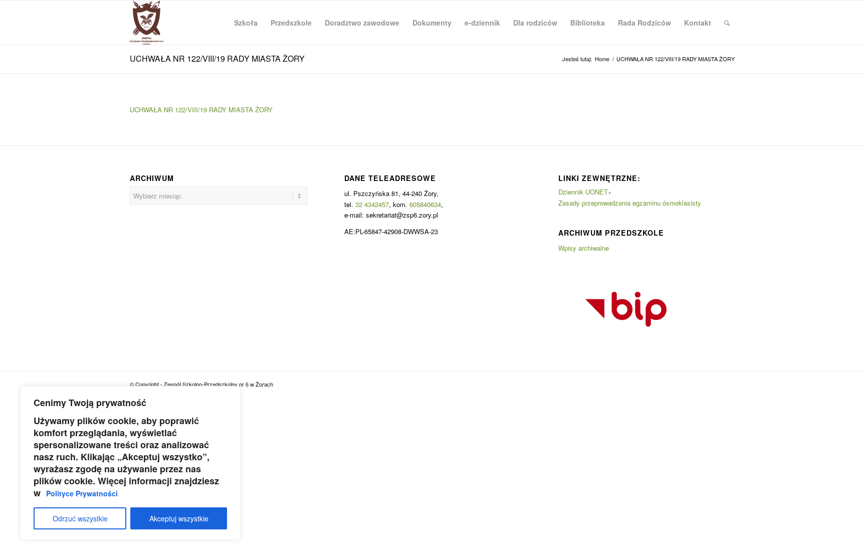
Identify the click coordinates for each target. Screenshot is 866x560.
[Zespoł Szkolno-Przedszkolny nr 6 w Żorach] (146, 23)
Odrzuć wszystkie (80, 518)
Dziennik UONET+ (585, 192)
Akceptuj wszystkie (178, 518)
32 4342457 (372, 204)
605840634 (425, 204)
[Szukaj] (727, 23)
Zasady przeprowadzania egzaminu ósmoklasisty (629, 203)
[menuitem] (246, 23)
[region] (130, 463)
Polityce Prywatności (82, 493)
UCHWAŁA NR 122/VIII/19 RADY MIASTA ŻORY (217, 58)
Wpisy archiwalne (583, 248)
